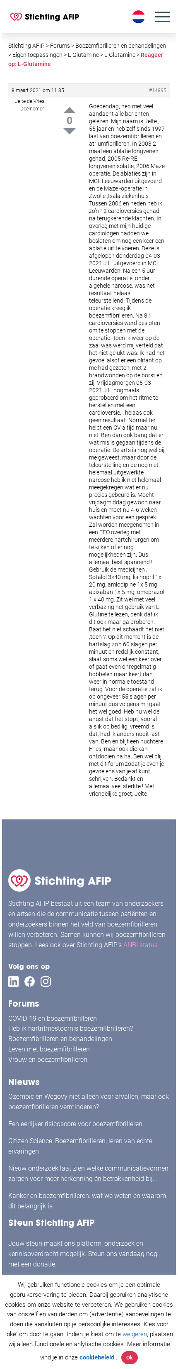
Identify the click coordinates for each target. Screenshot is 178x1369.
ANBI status (140, 945)
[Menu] (162, 17)
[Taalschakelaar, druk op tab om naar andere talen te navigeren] (139, 16)
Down (69, 131)
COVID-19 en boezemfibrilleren (52, 1018)
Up (69, 110)
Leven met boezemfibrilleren (49, 1049)
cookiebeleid (96, 1357)
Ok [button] (129, 1357)
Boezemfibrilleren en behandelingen (60, 1039)
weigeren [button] (135, 1334)
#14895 (157, 90)
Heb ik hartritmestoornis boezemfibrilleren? (70, 1028)
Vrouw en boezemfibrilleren (47, 1059)
